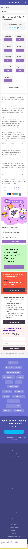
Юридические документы (14, 453)
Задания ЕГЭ (14, 512)
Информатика (19, 391)
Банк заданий (14, 524)
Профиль (15, 471)
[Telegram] (15, 194)
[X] (10, 194)
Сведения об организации (14, 456)
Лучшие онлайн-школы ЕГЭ (14, 536)
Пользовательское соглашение (7, 543)
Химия (18, 382)
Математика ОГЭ (13, 401)
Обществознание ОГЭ (13, 406)
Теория (14, 509)
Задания (4, 190)
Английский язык (13, 386)
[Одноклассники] (13, 194)
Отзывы (14, 533)
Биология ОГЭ (18, 410)
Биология (9, 382)
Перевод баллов (14, 527)
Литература (7, 391)
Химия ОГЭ (7, 410)
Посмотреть (12, 27)
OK (13, 546)
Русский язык (13, 363)
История (20, 377)
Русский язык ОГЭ (18, 396)
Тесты (14, 515)
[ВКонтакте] (8, 194)
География (6, 396)
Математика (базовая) (13, 372)
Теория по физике (14, 91)
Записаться (13, 290)
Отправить (13, 348)
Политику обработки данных (12, 542)
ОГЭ (14, 506)
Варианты (16, 187)
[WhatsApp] (17, 194)
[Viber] (20, 194)
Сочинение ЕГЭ (14, 530)
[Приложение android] (14, 459)
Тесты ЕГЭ (4, 187)
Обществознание (8, 377)
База (15, 474)
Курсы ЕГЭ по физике (15, 437)
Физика (14, 480)
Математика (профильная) (13, 367)
